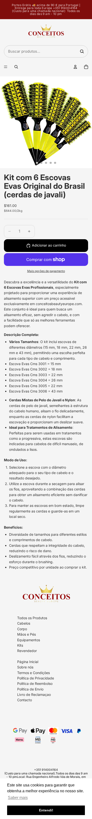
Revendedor (27, 651)
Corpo (22, 629)
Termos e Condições (33, 673)
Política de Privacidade (35, 678)
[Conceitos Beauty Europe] (46, 32)
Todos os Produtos (32, 618)
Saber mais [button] (18, 797)
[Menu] (5, 66)
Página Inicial (27, 662)
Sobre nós (25, 667)
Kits (20, 645)
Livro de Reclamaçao (34, 694)
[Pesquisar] (82, 51)
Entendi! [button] (46, 810)
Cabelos (23, 623)
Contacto (24, 700)
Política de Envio (30, 689)
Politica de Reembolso (35, 683)
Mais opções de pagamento (46, 271)
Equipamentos (28, 640)
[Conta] (75, 66)
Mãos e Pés (26, 634)
